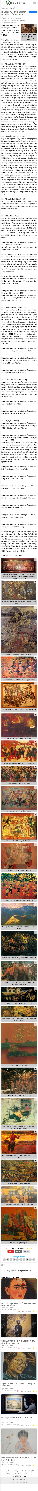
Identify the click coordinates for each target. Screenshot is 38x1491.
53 (33, 1471)
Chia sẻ (12, 8)
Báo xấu (26, 1251)
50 (22, 1471)
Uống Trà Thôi (18, 3)
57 (15, 1472)
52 (29, 1471)
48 (15, 1471)
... (11, 1471)
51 (25, 1471)
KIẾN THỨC (22, 20)
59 (22, 1472)
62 (33, 1472)
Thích (10, 1251)
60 (26, 1472)
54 (4, 1472)
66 (19, 1473)
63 (8, 1473)
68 (26, 1473)
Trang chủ (4, 8)
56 (11, 1472)
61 (30, 1472)
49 (18, 1471)
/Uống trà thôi (20, 1479)
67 (22, 1473)
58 (19, 1472)
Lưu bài (18, 1251)
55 (8, 1472)
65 (15, 1473)
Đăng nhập (10, 1271)
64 (11, 1473)
